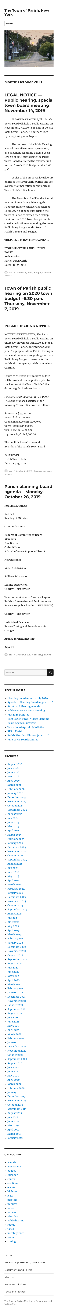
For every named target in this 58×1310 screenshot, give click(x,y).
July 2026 (13, 768)
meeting (12, 1199)
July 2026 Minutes (18, 714)
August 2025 (14, 813)
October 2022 (15, 955)
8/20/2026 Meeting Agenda (23, 706)
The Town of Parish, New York (18, 1301)
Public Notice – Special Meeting (26, 710)
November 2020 (16, 1050)
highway (12, 1191)
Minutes (9, 1277)
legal (10, 1195)
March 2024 (14, 884)
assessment (14, 1166)
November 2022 (16, 950)
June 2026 (13, 772)
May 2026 (13, 776)
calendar (46, 272)
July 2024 (12, 867)
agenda (37, 655)
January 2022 (15, 992)
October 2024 (15, 855)
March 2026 (14, 784)
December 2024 (16, 847)
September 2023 (17, 909)
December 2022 (16, 946)
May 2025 (13, 826)
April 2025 (13, 830)
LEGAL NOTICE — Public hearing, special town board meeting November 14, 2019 (29, 102)
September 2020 (17, 1058)
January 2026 (15, 793)
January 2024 (15, 892)
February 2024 (16, 888)
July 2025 (12, 818)
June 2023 (13, 921)
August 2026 (14, 764)
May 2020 (13, 1075)
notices (7, 275)
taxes (10, 1228)
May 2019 (13, 1125)
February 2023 (15, 938)
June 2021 (13, 1021)
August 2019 (14, 1112)
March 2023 (14, 934)
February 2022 (16, 988)
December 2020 (16, 1046)
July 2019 (12, 1117)
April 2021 (13, 1029)
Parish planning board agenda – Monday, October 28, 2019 (28, 491)
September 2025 (17, 809)
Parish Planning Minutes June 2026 (28, 735)
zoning (11, 1241)
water (10, 1237)
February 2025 (16, 838)
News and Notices (15, 1284)
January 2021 (15, 1042)
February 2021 (15, 1038)
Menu (9, 23)
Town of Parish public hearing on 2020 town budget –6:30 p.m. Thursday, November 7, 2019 (28, 298)
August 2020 (14, 1063)
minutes (12, 1203)
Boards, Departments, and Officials (25, 1262)
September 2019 (17, 1108)
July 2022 (12, 967)
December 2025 (16, 797)
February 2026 (16, 788)
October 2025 (15, 805)
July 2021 (12, 1017)
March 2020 (14, 1083)
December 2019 (16, 1096)
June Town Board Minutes (22, 739)
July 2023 (12, 917)
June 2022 (13, 971)
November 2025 (16, 801)
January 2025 (15, 842)
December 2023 (16, 896)
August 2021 (14, 1013)
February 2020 (16, 1088)
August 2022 (14, 963)
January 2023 (15, 942)
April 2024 (13, 880)
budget (37, 272)
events (11, 1187)
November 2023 (16, 901)
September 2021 (16, 1009)
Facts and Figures (15, 1291)
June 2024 (13, 872)
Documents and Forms (18, 1269)
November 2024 (16, 851)
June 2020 (13, 1071)
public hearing (15, 1220)
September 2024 (17, 859)
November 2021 (16, 1000)
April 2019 (13, 1129)
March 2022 (14, 984)
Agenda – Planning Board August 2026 (30, 702)
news (10, 1208)
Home (8, 1255)
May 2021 (13, 1025)
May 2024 (13, 876)
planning (46, 655)
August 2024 (14, 863)
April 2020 (13, 1079)
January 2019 (15, 1137)
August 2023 (14, 913)
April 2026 (13, 780)
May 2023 (13, 926)
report (11, 1224)
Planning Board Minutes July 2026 (27, 698)
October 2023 (15, 905)
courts (11, 1179)
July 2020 (12, 1067)
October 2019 (15, 1104)
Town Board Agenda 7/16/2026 (25, 727)
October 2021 (15, 1004)
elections (12, 1183)
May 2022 (13, 975)
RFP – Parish (15, 731)
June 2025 (13, 822)
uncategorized (15, 1233)
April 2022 (13, 980)
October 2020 (15, 1054)
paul (11, 272)
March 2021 (14, 1034)
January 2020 (15, 1092)
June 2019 (13, 1121)
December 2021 (16, 996)
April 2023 (13, 930)
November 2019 (16, 1100)
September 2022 (17, 959)
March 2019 (14, 1133)
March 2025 (14, 834)
